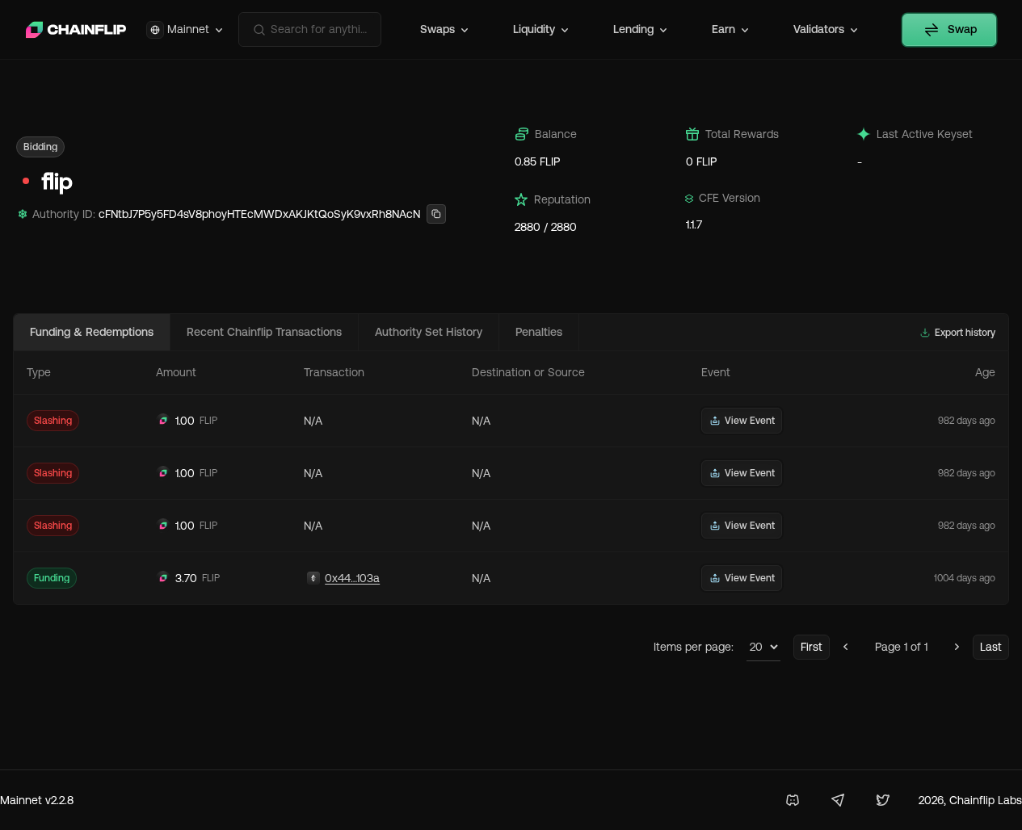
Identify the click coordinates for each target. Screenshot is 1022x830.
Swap (962, 29)
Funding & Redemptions (92, 331)
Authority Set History (428, 331)
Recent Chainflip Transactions (264, 331)
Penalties (538, 331)
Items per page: (694, 646)
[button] (40, 146)
